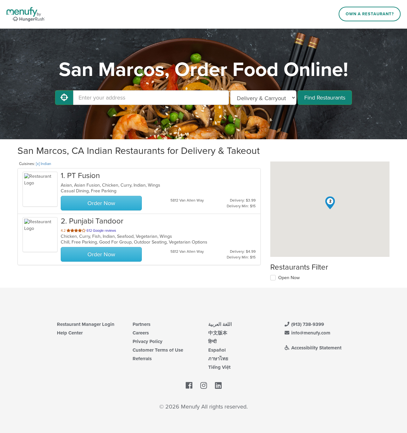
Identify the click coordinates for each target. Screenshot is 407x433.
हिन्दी (212, 341)
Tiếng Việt (219, 367)
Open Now (289, 277)
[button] (330, 202)
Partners (141, 324)
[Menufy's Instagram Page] (203, 385)
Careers (141, 333)
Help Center (70, 333)
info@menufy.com (310, 333)
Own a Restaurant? (370, 14)
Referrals (142, 358)
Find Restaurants (324, 97)
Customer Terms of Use (158, 350)
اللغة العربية (220, 324)
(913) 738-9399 (307, 324)
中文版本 (217, 333)
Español (217, 350)
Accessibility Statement (315, 348)
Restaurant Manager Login (85, 324)
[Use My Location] (64, 97)
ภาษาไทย (218, 358)
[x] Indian (43, 164)
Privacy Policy (147, 341)
